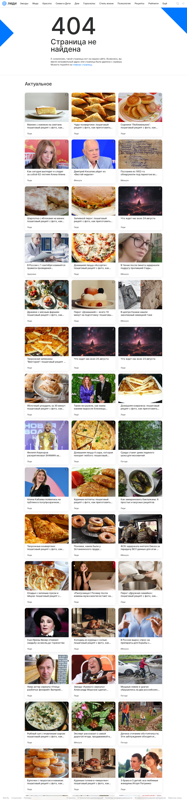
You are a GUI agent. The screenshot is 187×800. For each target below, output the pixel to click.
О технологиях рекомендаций (90, 798)
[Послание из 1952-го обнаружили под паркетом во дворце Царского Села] (140, 161)
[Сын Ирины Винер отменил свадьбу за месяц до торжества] (47, 630)
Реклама (27, 798)
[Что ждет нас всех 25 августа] (93, 349)
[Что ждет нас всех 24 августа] (140, 208)
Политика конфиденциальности (118, 798)
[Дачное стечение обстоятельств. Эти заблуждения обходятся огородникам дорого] (140, 724)
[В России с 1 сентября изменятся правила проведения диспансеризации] (47, 255)
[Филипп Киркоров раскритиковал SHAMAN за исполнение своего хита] (47, 442)
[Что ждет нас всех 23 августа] (140, 349)
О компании (16, 798)
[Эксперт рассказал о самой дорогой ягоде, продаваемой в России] (93, 724)
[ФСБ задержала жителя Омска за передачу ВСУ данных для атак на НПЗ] (140, 536)
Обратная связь (175, 798)
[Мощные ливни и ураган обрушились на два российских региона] (140, 677)
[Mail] (4, 3)
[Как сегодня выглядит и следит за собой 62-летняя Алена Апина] (47, 161)
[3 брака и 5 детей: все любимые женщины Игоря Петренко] (140, 770)
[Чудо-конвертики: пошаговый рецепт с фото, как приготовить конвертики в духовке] (93, 115)
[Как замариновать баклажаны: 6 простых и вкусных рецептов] (140, 489)
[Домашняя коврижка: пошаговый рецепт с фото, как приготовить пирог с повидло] (140, 396)
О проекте (71, 798)
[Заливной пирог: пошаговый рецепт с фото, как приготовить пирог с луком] (93, 208)
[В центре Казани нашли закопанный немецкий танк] (140, 302)
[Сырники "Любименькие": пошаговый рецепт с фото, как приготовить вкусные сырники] (140, 115)
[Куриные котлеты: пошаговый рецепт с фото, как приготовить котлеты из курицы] (93, 489)
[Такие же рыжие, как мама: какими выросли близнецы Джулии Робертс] (93, 396)
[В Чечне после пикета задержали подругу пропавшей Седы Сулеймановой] (140, 255)
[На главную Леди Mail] (11, 3)
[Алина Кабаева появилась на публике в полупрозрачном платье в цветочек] (47, 489)
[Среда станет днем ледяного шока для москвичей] (140, 442)
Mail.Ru (6, 798)
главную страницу (82, 64)
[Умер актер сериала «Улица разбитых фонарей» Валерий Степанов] (47, 677)
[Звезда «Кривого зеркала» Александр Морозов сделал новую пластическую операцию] (93, 677)
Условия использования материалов (150, 798)
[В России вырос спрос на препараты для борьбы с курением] (140, 630)
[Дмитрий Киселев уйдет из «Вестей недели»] (93, 161)
